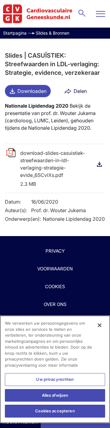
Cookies (55, 286)
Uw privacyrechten (55, 379)
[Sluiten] (99, 325)
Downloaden (31, 91)
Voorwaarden (55, 269)
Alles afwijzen (55, 395)
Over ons (55, 304)
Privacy (55, 251)
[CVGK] (37, 13)
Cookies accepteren (55, 410)
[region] (55, 369)
